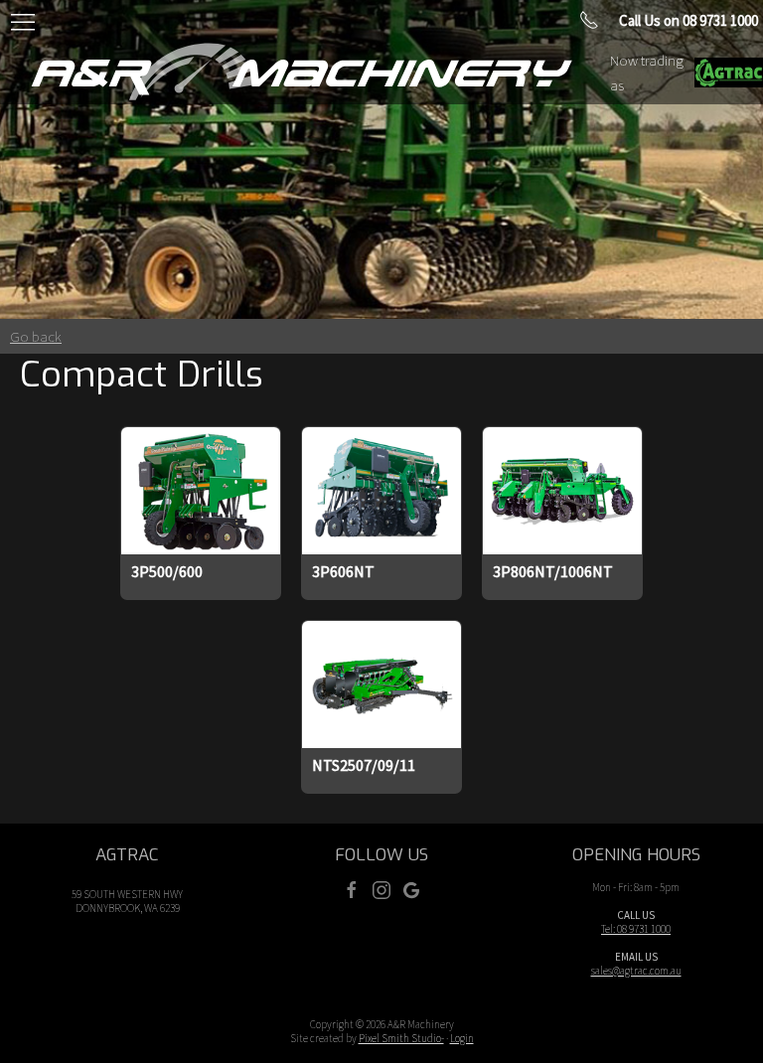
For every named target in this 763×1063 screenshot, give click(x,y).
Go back (36, 336)
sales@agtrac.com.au (636, 971)
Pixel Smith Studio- (401, 1038)
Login (462, 1038)
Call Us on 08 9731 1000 (688, 20)
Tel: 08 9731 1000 (636, 929)
